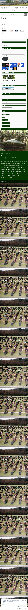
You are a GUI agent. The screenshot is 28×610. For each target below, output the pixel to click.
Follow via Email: (7, 48)
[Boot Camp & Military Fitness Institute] (14, 3)
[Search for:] (8, 45)
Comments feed (6, 123)
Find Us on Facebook (8, 94)
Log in (3, 117)
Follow (5, 59)
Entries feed (5, 120)
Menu (25, 14)
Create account (6, 114)
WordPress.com (6, 126)
